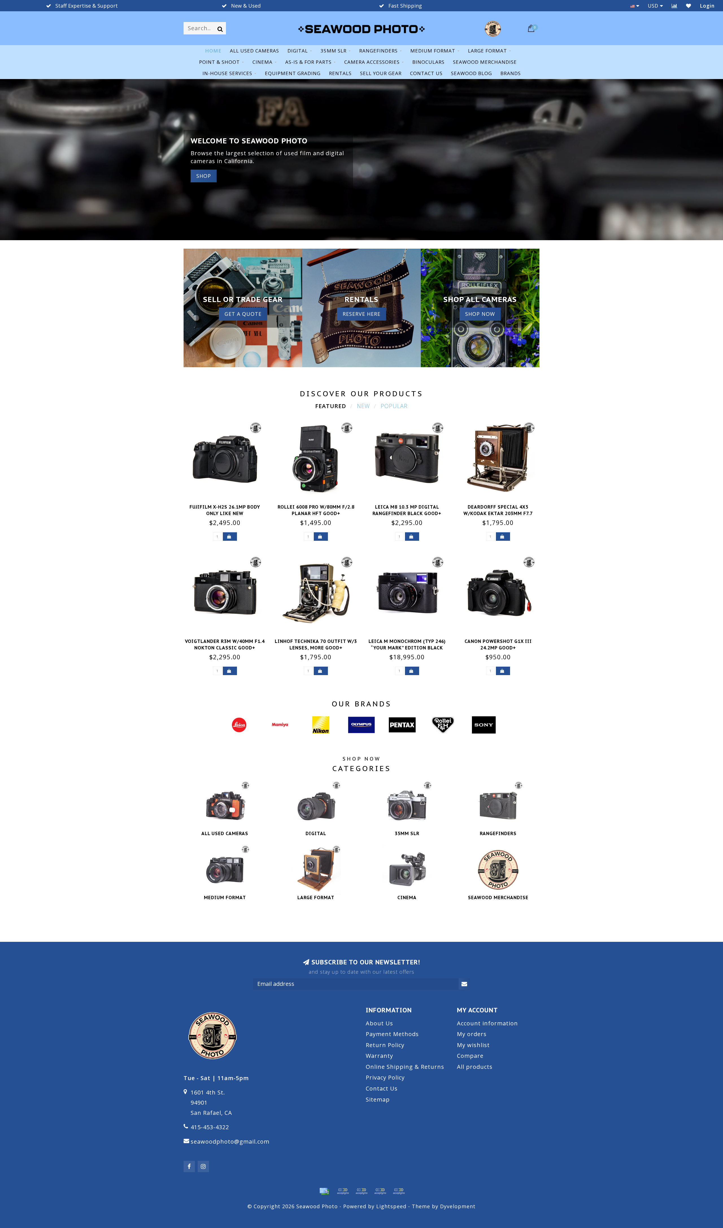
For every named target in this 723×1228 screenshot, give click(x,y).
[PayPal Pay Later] (380, 1191)
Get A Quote (243, 313)
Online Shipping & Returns (405, 1067)
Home (213, 50)
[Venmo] (399, 1191)
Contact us (426, 73)
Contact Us (382, 1088)
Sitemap (378, 1099)
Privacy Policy (385, 1077)
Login (707, 5)
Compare (470, 1056)
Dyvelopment (458, 1206)
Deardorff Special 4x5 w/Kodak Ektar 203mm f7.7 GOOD (498, 513)
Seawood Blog (471, 73)
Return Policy (385, 1045)
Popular (394, 406)
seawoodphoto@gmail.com (230, 1141)
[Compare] (675, 5)
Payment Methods (392, 1034)
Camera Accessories (372, 62)
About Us (379, 1023)
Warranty (379, 1056)
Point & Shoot (219, 62)
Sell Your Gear (381, 73)
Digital (298, 50)
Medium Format (432, 50)
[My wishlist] (688, 5)
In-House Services (227, 73)
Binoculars (428, 62)
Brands (510, 73)
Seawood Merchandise (485, 62)
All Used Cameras (254, 50)
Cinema (262, 62)
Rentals (340, 73)
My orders (472, 1034)
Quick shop (228, 505)
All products (475, 1067)
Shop (203, 175)
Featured (330, 406)
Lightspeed (391, 1206)
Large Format (487, 50)
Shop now (480, 313)
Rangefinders (378, 50)
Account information (487, 1023)
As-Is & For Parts (308, 62)
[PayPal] (361, 1191)
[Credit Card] (324, 1191)
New (363, 406)
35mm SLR (334, 50)
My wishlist (473, 1045)
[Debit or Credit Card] (343, 1191)
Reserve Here (361, 313)
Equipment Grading (293, 73)
